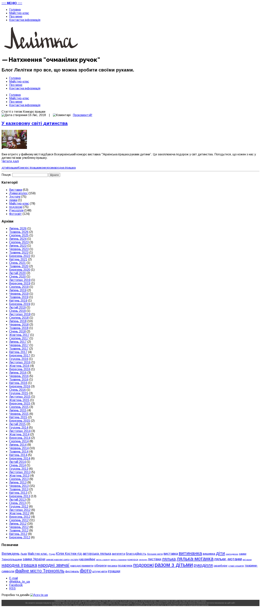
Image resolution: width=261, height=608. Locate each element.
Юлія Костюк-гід (69, 554)
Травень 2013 (18, 489)
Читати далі (10, 161)
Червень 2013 (19, 486)
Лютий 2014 (17, 461)
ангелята (118, 553)
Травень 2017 (18, 348)
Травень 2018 (18, 328)
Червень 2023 (19, 249)
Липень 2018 (18, 321)
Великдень (11, 554)
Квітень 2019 (18, 300)
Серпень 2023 (19, 242)
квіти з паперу (103, 559)
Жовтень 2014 (19, 434)
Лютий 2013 (17, 499)
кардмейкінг (87, 559)
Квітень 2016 (18, 383)
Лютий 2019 (17, 307)
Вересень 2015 (19, 403)
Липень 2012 (18, 523)
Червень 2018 (19, 324)
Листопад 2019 (20, 280)
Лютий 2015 (17, 424)
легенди (143, 559)
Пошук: (7, 174)
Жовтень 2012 (19, 513)
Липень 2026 (18, 228)
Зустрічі (14, 196)
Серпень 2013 (19, 479)
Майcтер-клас (19, 13)
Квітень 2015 (18, 417)
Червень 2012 (19, 527)
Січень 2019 (17, 310)
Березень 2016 (19, 386)
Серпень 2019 (19, 286)
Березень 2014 (19, 458)
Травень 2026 (18, 232)
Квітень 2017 (18, 352)
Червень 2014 (19, 448)
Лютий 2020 (17, 273)
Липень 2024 (18, 238)
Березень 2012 (19, 537)
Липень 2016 (18, 372)
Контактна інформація (24, 20)
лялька (169, 559)
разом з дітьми (174, 564)
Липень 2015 (18, 410)
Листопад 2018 (20, 314)
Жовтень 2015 (19, 400)
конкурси (46, 167)
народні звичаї (54, 565)
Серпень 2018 (19, 317)
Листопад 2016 (20, 362)
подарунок (125, 565)
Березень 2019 (19, 304)
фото (86, 570)
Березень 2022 (19, 256)
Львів (23, 553)
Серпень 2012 (19, 520)
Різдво (52, 554)
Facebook (16, 585)
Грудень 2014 (18, 427)
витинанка (190, 553)
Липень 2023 (18, 245)
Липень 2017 (18, 341)
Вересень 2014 (19, 437)
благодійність (136, 554)
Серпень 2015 (19, 407)
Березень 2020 (19, 269)
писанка (112, 565)
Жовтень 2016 (19, 365)
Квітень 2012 (18, 534)
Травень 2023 (18, 252)
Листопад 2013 (20, 472)
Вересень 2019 (19, 283)
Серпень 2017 (19, 338)
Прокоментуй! (82, 115)
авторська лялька (97, 554)
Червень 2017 (19, 345)
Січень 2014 (17, 465)
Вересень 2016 (19, 369)
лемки (13, 200)
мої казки (247, 559)
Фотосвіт (15, 213)
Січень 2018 (17, 331)
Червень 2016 (19, 376)
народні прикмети (81, 565)
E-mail (13, 578)
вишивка (209, 553)
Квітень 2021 (18, 259)
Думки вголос (18, 193)
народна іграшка (64, 167)
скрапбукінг (221, 565)
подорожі (15, 207)
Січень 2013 (17, 503)
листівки (154, 559)
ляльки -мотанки (228, 559)
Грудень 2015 (18, 393)
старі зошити (236, 565)
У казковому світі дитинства (35, 123)
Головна (15, 9)
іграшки (12, 167)
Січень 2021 (17, 262)
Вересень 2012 (19, 516)
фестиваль (72, 571)
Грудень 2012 (18, 506)
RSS (12, 588)
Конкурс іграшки (29, 167)
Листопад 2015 (20, 396)
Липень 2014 (18, 444)
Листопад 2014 (20, 431)
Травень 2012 (18, 530)
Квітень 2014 (18, 455)
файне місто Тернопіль (39, 570)
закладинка (232, 554)
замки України (34, 559)
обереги (100, 565)
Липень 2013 (18, 482)
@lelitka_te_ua (19, 581)
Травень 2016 (18, 379)
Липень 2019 (18, 290)
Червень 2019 (19, 293)
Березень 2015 (19, 420)
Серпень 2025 (19, 235)
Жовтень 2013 (19, 475)
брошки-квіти (155, 554)
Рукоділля (16, 210)
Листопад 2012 (20, 510)
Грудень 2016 (18, 359)
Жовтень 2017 (19, 335)
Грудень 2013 (18, 468)
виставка (171, 554)
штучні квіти (99, 571)
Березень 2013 (19, 496)
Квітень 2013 (18, 492)
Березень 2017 (19, 355)
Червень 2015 (19, 413)
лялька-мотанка (195, 558)
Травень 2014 (18, 451)
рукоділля (203, 565)
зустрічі (74, 559)
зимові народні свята (58, 559)
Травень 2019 (18, 297)
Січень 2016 (17, 389)
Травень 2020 (18, 266)
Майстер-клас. (38, 553)
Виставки (15, 189)
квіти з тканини (119, 559)
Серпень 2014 (19, 441)
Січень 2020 (17, 276)
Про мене (15, 16)
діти (4, 167)
